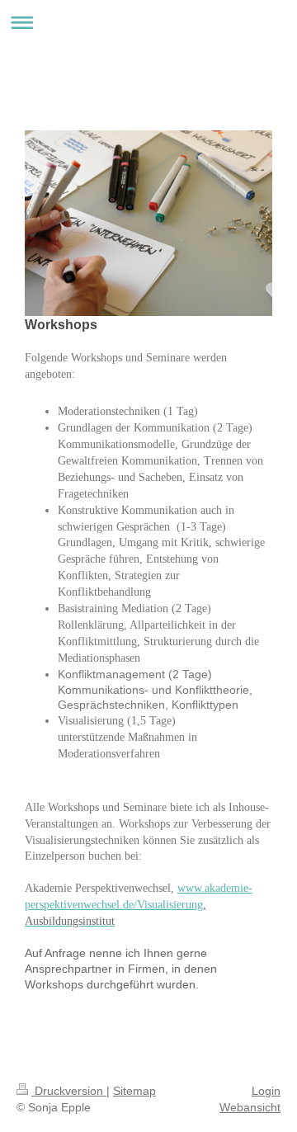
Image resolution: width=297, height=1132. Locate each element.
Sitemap (134, 1090)
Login (266, 1090)
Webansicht (249, 1107)
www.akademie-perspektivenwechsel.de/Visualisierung (138, 904)
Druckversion (68, 1090)
